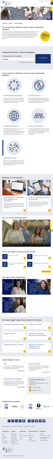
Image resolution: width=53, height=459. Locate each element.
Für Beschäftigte (41, 1)
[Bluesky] (40, 421)
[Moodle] (12, 421)
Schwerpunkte (31, 435)
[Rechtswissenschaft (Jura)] (14, 286)
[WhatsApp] (20, 421)
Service (21, 439)
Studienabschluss (14, 439)
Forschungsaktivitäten (23, 435)
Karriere (21, 437)
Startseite (4, 23)
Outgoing (30, 439)
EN (47, 1)
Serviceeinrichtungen (44, 440)
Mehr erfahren (21, 370)
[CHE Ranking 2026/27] (6, 406)
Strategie (41, 433)
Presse (33, 426)
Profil (3, 433)
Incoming (30, 437)
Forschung (23, 431)
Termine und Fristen (46, 271)
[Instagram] (29, 421)
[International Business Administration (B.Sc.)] (14, 304)
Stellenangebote (27, 426)
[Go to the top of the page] (35, 426)
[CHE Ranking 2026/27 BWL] (30, 406)
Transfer (42, 431)
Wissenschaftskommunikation (45, 435)
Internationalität (34, 431)
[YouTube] (43, 421)
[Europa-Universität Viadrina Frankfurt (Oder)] (7, 3)
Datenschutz (13, 426)
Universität (5, 431)
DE (45, 1)
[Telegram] (23, 421)
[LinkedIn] (32, 421)
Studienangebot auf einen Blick (26, 62)
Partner (3, 439)
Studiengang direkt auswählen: (12, 56)
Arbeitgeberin (4, 440)
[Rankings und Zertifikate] (22, 406)
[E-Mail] (16, 421)
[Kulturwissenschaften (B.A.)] (39, 286)
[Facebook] (36, 421)
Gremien (3, 435)
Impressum (8, 426)
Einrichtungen (4, 437)
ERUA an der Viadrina (32, 440)
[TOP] (52, 230)
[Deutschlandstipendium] (14, 406)
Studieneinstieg (14, 435)
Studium (11, 23)
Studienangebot (14, 433)
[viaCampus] (9, 421)
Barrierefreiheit (20, 426)
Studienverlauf (13, 437)
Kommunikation (5, 442)
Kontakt (3, 426)
